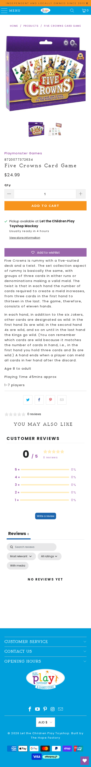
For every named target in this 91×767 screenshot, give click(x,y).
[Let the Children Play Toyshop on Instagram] (53, 709)
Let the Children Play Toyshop (45, 733)
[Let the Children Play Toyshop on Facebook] (30, 709)
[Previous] (7, 74)
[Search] (72, 10)
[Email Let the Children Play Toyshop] (61, 709)
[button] (45, 469)
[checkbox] (18, 565)
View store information (24, 237)
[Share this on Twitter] (27, 400)
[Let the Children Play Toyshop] (45, 10)
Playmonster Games (23, 153)
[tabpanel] (46, 584)
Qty (7, 185)
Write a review (45, 516)
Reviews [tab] (18, 533)
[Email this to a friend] (61, 400)
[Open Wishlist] (84, 760)
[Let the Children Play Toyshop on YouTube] (37, 709)
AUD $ (43, 722)
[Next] (83, 74)
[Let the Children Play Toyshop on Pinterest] (45, 709)
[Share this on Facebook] (39, 400)
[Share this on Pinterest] (50, 400)
